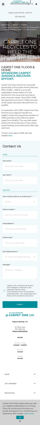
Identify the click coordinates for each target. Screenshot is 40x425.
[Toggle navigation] (3, 4)
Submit (20, 304)
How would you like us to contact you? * (17, 196)
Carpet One (5, 25)
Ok (20, 417)
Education (10, 393)
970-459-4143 (20, 17)
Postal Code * (7, 237)
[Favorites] (32, 4)
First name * (7, 161)
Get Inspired (10, 384)
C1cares (24, 25)
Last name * (7, 175)
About (15, 25)
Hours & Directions (20, 331)
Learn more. (29, 414)
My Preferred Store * (10, 251)
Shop (7, 374)
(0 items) (36, 4)
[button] (28, 4)
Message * (6, 264)
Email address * (8, 223)
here (10, 136)
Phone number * (9, 209)
